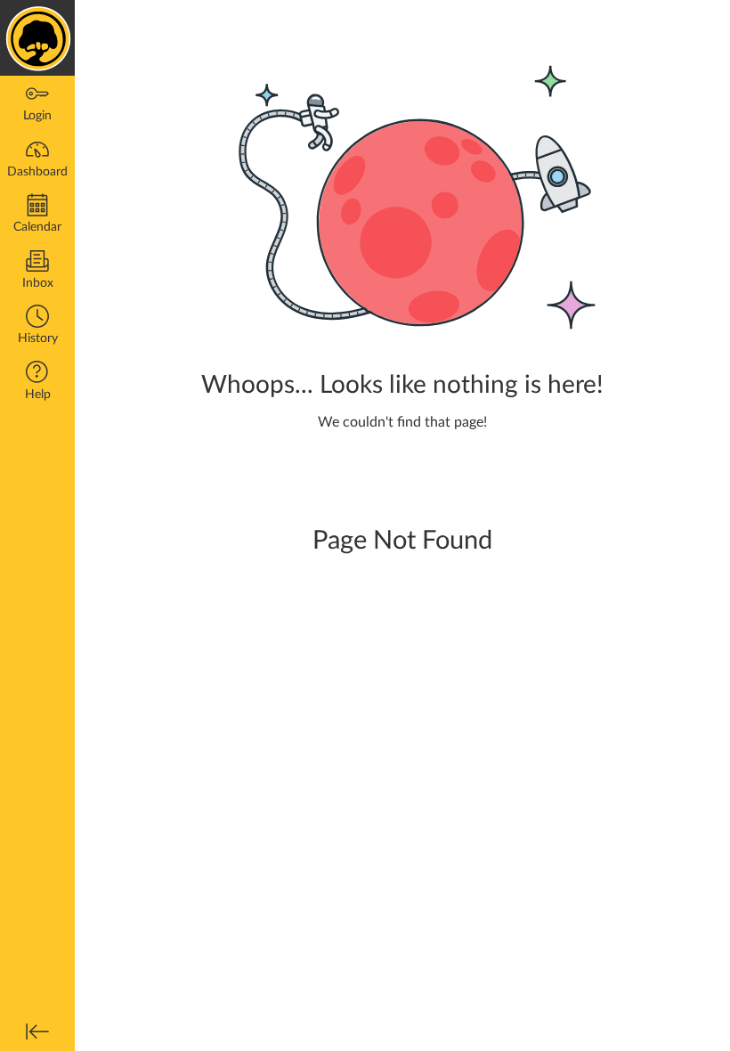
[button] (37, 326)
